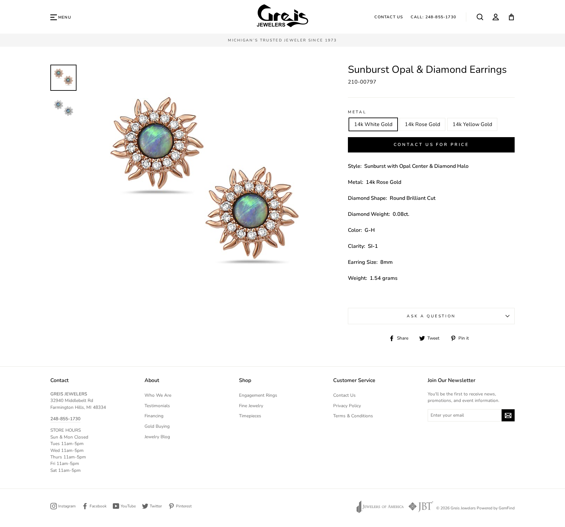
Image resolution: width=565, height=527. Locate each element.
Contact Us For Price (431, 145)
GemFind (507, 508)
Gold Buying (157, 426)
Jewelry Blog (157, 437)
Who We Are (158, 395)
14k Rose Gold (422, 124)
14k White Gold (373, 124)
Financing (154, 416)
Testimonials (157, 406)
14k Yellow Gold (472, 124)
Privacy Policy (347, 406)
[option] (282, 40)
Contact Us (388, 17)
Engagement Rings (258, 395)
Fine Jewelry (251, 406)
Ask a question (431, 316)
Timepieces (250, 416)
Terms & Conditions (353, 416)
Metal (357, 112)
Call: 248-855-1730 (433, 17)
